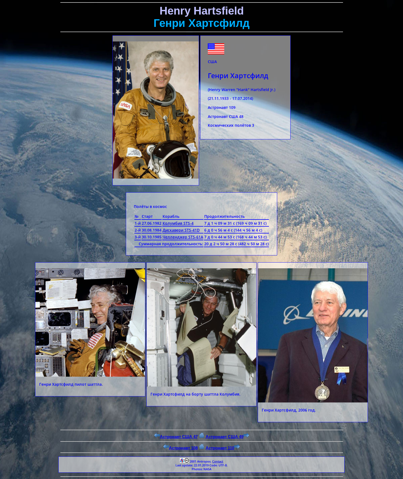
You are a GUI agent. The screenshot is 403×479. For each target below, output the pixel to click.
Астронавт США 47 (179, 436)
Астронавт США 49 (224, 436)
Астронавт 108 (183, 448)
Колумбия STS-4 (178, 223)
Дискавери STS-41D (181, 230)
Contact (217, 461)
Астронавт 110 (220, 448)
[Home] (202, 436)
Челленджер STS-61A (183, 237)
